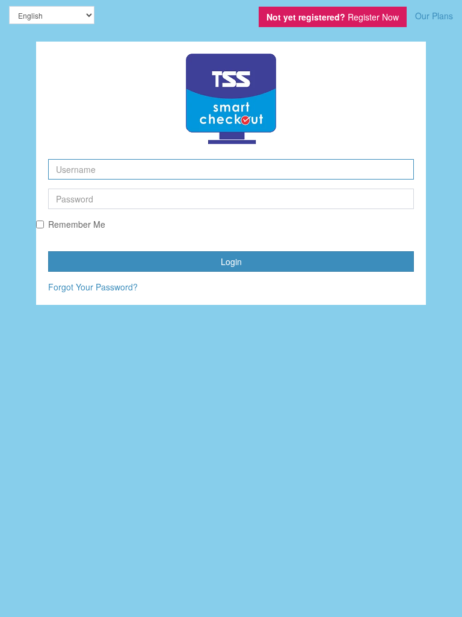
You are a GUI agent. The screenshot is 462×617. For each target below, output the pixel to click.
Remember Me (76, 224)
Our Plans (434, 16)
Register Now (332, 17)
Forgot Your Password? (93, 287)
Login (231, 261)
